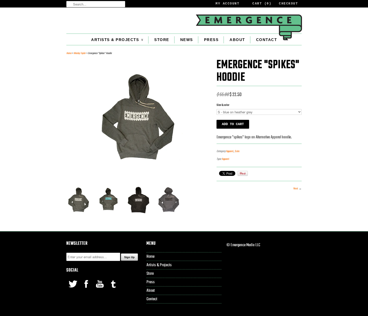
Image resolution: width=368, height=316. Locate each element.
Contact (266, 40)
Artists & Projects (117, 40)
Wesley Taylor (80, 53)
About (237, 40)
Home (150, 256)
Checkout (288, 4)
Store (161, 40)
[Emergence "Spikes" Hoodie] (139, 176)
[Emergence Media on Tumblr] (113, 289)
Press (211, 40)
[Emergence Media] (248, 27)
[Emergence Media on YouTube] (100, 289)
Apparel (230, 151)
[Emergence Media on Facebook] (86, 289)
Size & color (223, 105)
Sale (237, 151)
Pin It (243, 173)
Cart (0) (261, 4)
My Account (227, 4)
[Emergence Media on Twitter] (73, 289)
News (186, 40)
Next (295, 188)
